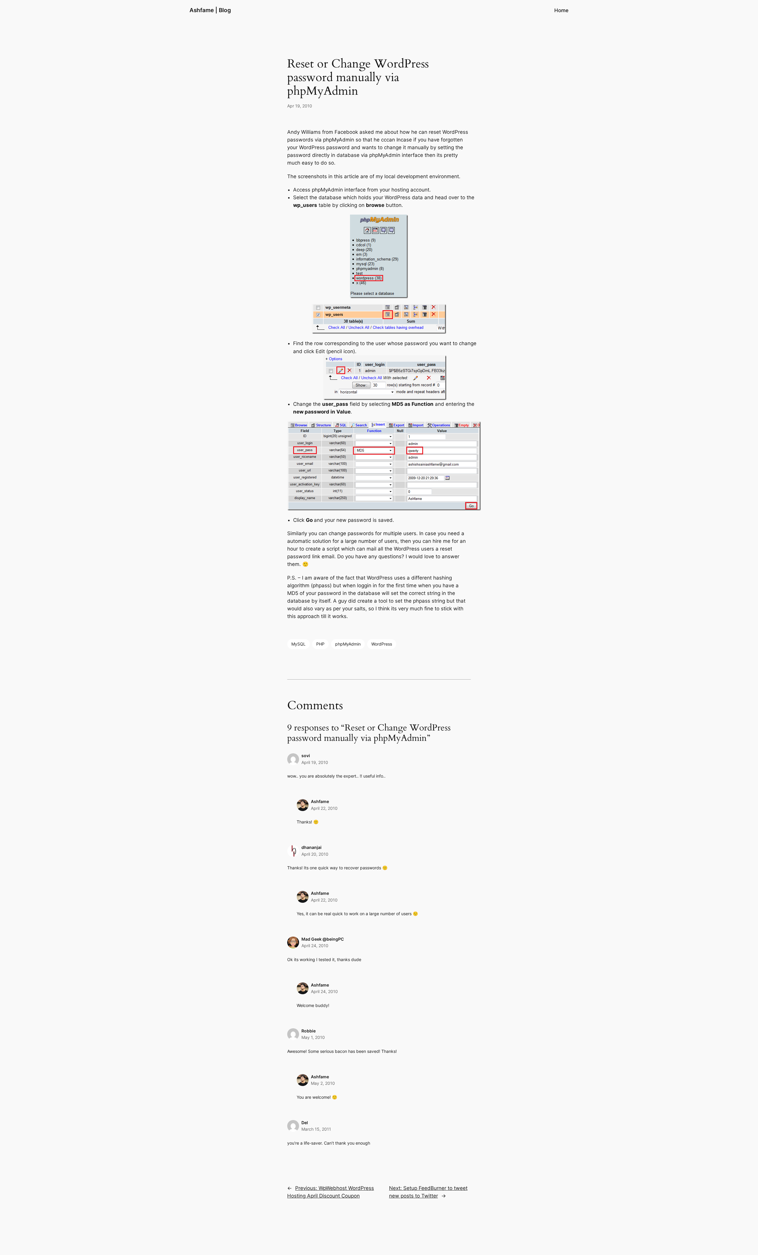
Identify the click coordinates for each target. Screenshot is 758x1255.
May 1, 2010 (313, 1037)
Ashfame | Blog (210, 10)
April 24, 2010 (314, 945)
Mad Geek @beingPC (322, 939)
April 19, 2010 (314, 762)
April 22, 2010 (324, 808)
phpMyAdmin (348, 643)
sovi (305, 755)
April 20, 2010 (314, 854)
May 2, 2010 (323, 1083)
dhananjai (311, 847)
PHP (320, 643)
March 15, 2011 (316, 1129)
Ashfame (320, 801)
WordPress (381, 643)
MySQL (298, 643)
